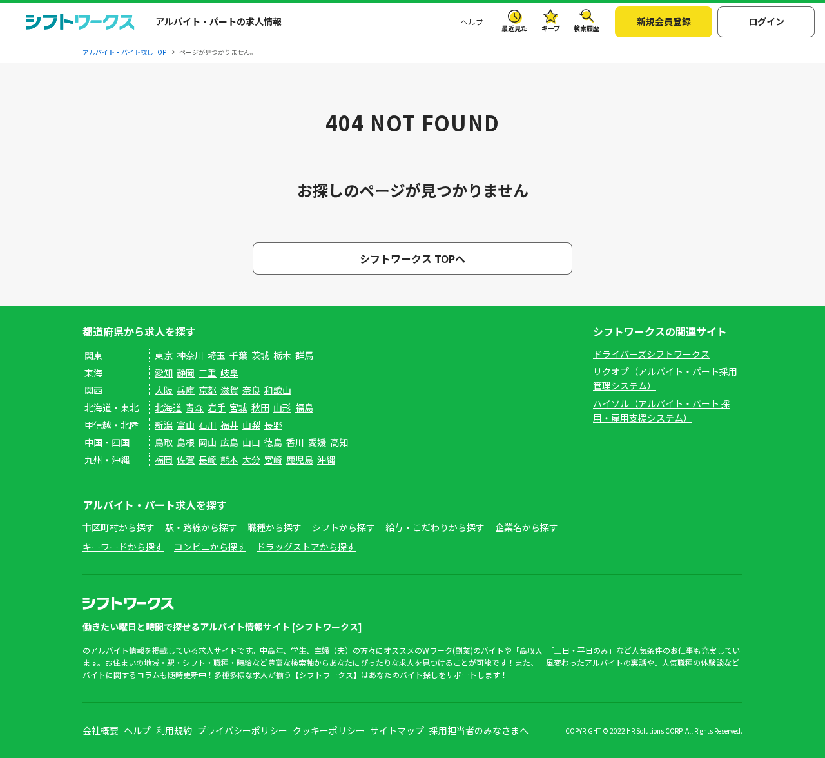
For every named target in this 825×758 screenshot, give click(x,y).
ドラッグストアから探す (306, 546)
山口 (251, 442)
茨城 (260, 355)
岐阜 (229, 372)
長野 (273, 424)
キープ (550, 28)
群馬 (304, 355)
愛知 (164, 372)
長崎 (208, 459)
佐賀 (186, 459)
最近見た (514, 28)
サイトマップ (397, 730)
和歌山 (277, 390)
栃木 (282, 355)
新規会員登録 (664, 21)
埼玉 (217, 355)
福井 (229, 424)
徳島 (273, 442)
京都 (208, 390)
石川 (208, 424)
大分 (251, 459)
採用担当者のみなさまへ (479, 730)
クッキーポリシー (329, 730)
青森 (195, 407)
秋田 (260, 407)
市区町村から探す (118, 527)
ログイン (766, 21)
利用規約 (174, 730)
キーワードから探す (123, 546)
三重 (208, 372)
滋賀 (229, 390)
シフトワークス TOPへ (412, 258)
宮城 (238, 407)
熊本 (229, 459)
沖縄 (326, 459)
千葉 (238, 355)
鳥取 (164, 442)
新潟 (164, 424)
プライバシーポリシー (242, 730)
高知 (339, 442)
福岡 (164, 459)
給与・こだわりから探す (435, 527)
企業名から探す (526, 527)
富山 (186, 424)
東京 (164, 355)
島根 (186, 442)
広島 (229, 442)
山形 (282, 407)
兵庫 (186, 390)
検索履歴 (586, 28)
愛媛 (317, 442)
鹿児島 (299, 459)
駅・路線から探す (201, 527)
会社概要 (100, 730)
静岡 (186, 372)
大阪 (164, 390)
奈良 (251, 390)
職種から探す (275, 527)
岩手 (217, 407)
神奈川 (190, 355)
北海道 (168, 407)
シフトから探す (343, 527)
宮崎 (273, 459)
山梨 (251, 424)
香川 (295, 442)
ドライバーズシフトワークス (651, 353)
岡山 (208, 442)
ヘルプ (471, 21)
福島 (304, 407)
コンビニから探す (210, 546)
